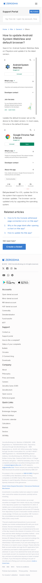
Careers (5, 382)
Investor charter (24, 575)
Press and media (8, 378)
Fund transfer (7, 319)
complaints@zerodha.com (12, 465)
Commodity (6, 310)
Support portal (7, 336)
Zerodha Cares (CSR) (10, 386)
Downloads (6, 360)
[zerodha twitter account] (3, 268)
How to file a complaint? (11, 340)
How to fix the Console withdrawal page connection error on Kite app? (23, 219)
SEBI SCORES (28, 473)
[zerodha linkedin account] (15, 268)
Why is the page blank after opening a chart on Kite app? (23, 227)
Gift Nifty (5, 435)
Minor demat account (10, 298)
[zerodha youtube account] (3, 275)
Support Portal (10, 11)
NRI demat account (9, 302)
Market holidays (8, 415)
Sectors (5, 431)
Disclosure (33, 571)
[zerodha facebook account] (7, 268)
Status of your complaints (11, 344)
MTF (4, 323)
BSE (8, 567)
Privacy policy (23, 571)
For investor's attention (10, 575)
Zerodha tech (7, 390)
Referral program (8, 398)
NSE (3, 567)
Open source (7, 394)
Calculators (6, 423)
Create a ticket (14, 246)
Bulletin (5, 348)
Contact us (6, 332)
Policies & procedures (9, 571)
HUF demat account (9, 306)
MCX (12, 567)
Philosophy (6, 374)
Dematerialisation (8, 315)
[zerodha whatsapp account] (8, 275)
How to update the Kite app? (20, 233)
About (4, 370)
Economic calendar (9, 419)
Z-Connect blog (8, 356)
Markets (5, 427)
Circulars (5, 352)
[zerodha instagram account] (11, 268)
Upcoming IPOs (8, 407)
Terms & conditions (22, 567)
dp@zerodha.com (8, 467)
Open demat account (10, 294)
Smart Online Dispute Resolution (13, 486)
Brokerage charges (9, 411)
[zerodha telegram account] (12, 275)
